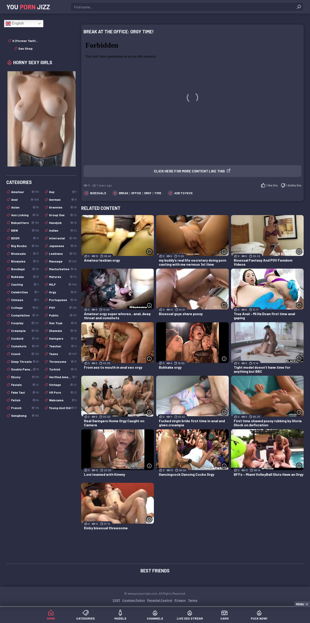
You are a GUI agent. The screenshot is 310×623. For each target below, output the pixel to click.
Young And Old (63, 408)
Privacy (180, 600)
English (17, 23)
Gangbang (25, 415)
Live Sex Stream (190, 618)
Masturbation (63, 269)
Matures (63, 277)
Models (120, 618)
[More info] (149, 251)
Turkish (63, 369)
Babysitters (25, 223)
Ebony (25, 377)
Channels (155, 618)
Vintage (63, 385)
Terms (192, 600)
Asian (25, 207)
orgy (147, 193)
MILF (63, 284)
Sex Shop (25, 48)
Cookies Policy (133, 600)
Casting (25, 284)
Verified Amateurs (63, 377)
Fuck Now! (259, 618)
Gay (63, 192)
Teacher (63, 346)
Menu (300, 604)
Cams (224, 618)
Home (51, 618)
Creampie (25, 331)
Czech (25, 354)
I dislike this (293, 185)
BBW (25, 230)
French (25, 408)
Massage (63, 261)
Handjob (63, 223)
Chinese (25, 300)
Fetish (25, 400)
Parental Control (159, 600)
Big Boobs (25, 246)
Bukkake (25, 277)
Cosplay (25, 323)
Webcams (63, 400)
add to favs (183, 193)
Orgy (63, 292)
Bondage (25, 269)
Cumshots (25, 346)
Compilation (25, 315)
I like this (272, 185)
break (123, 193)
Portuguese (63, 300)
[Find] (298, 7)
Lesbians (63, 253)
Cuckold (25, 338)
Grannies (63, 207)
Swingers (63, 338)
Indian (63, 230)
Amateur (25, 192)
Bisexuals (98, 193)
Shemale (63, 331)
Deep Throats (25, 361)
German (63, 199)
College (25, 307)
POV (63, 307)
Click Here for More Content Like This (189, 171)
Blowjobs (25, 261)
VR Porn (63, 392)
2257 (116, 600)
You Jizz (28, 7)
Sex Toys (63, 323)
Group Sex (63, 215)
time (157, 193)
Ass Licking (25, 215)
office (136, 193)
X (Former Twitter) (25, 41)
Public (63, 315)
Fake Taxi (25, 392)
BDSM (25, 238)
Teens (63, 354)
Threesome (63, 361)
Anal (25, 199)
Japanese (63, 246)
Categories (85, 618)
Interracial (63, 238)
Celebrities (25, 292)
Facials (25, 385)
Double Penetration (25, 369)
